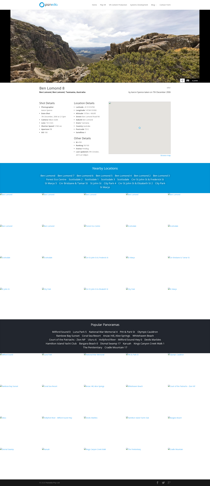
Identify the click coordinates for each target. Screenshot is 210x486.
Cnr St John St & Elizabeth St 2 (135, 183)
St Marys (105, 187)
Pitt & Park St (127, 331)
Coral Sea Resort (91, 335)
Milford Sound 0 (61, 331)
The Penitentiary (92, 347)
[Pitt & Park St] (147, 354)
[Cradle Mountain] (189, 449)
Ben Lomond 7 (66, 175)
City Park (160, 183)
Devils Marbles (152, 339)
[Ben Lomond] (21, 194)
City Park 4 (110, 183)
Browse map (166, 155)
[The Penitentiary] (147, 449)
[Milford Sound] (21, 354)
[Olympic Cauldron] (189, 354)
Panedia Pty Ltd (53, 482)
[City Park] (63, 289)
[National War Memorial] (105, 354)
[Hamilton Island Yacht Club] (147, 418)
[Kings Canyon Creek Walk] (105, 449)
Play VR (103, 5)
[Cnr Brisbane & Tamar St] (189, 257)
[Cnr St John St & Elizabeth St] (105, 289)
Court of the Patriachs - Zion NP (67, 339)
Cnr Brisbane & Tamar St (73, 183)
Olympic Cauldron (147, 331)
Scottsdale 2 (76, 179)
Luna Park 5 (80, 331)
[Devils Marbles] (105, 418)
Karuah (127, 343)
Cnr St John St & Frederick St (147, 179)
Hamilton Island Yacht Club (61, 343)
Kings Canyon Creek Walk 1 (149, 343)
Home (94, 5)
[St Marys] (147, 257)
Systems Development (139, 5)
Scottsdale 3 (108, 179)
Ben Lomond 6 (85, 175)
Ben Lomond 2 (142, 175)
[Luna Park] (63, 354)
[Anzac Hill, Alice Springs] (105, 386)
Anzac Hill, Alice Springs (116, 335)
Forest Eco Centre (56, 179)
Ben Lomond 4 (123, 175)
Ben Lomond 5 (104, 175)
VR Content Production (118, 5)
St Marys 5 (51, 183)
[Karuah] (63, 449)
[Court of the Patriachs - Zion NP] (189, 386)
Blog (153, 5)
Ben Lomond (47, 175)
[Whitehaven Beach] (147, 386)
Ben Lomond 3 (161, 175)
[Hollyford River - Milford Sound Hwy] (63, 418)
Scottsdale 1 (92, 179)
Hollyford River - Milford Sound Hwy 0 (120, 339)
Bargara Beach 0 (88, 343)
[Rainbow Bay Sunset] (21, 386)
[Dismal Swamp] (21, 449)
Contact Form (165, 5)
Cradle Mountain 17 (116, 347)
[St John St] (21, 289)
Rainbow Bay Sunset (68, 335)
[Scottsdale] (147, 226)
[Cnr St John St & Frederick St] (105, 257)
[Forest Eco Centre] (105, 226)
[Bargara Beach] (189, 418)
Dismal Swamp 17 (110, 343)
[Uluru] (21, 418)
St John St (95, 183)
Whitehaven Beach (143, 335)
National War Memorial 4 (103, 331)
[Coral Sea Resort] (63, 386)
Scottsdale (123, 179)
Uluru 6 (92, 339)
